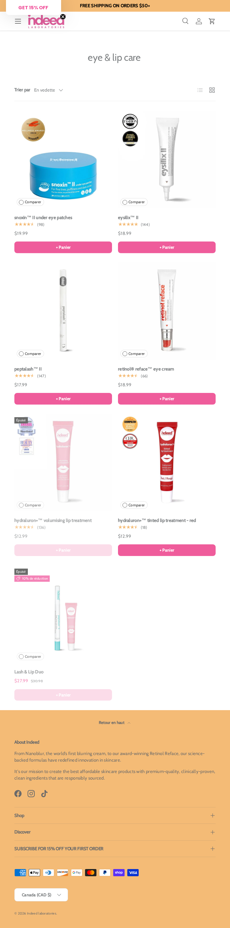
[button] (212, 21)
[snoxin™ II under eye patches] (63, 159)
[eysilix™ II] (167, 159)
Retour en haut (112, 722)
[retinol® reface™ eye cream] (167, 311)
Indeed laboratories (41, 913)
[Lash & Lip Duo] (63, 614)
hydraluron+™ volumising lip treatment (53, 520)
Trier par (22, 89)
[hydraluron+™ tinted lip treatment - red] (167, 462)
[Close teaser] (63, 17)
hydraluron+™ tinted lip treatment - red (157, 520)
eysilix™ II (128, 217)
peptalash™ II (28, 369)
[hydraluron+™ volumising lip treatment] (63, 462)
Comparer (33, 202)
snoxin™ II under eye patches (43, 217)
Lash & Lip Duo (28, 672)
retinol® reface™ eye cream (146, 369)
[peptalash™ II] (63, 311)
